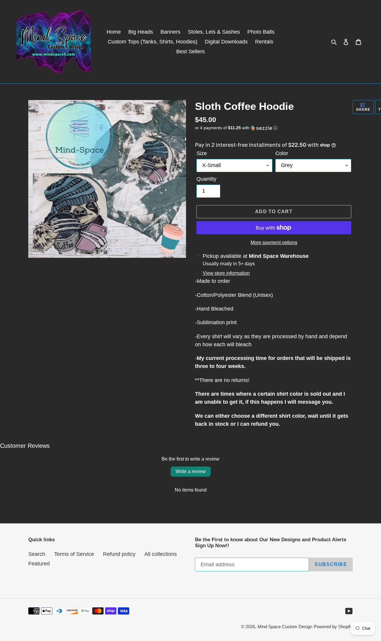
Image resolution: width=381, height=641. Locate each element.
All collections (160, 554)
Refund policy (119, 554)
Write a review (191, 471)
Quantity (206, 179)
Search (36, 554)
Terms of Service (74, 554)
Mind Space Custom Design (284, 626)
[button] (236, 128)
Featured (39, 564)
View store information (226, 273)
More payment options (274, 242)
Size (201, 153)
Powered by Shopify (333, 626)
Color (281, 153)
